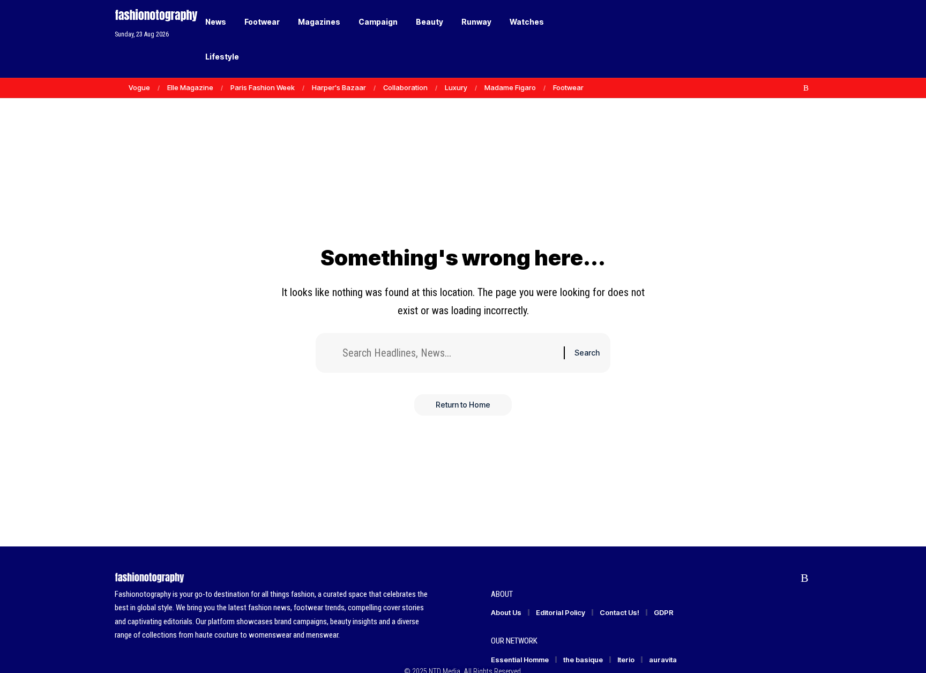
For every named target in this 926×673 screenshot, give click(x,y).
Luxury (456, 87)
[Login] (762, 39)
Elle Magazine (190, 87)
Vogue (139, 87)
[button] (784, 39)
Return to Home (463, 404)
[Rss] (806, 88)
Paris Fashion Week (262, 87)
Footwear (568, 87)
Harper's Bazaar (339, 87)
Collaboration (405, 87)
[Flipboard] (795, 88)
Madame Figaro (510, 87)
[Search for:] (449, 353)
